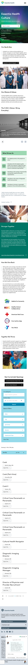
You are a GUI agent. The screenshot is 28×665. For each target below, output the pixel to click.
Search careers (6, 26)
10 (17, 596)
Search (14, 404)
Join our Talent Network (11, 385)
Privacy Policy (4, 661)
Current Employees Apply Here (13, 380)
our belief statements (6, 33)
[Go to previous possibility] (22, 142)
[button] (14, 414)
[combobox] (14, 394)
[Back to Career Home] (7, 2)
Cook (5, 462)
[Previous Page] (6, 596)
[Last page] (3, 599)
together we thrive (5, 39)
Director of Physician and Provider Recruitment (13, 583)
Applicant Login (5, 628)
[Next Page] (23, 596)
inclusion (3, 35)
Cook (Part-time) (9, 474)
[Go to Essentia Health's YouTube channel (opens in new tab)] (10, 631)
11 (19, 596)
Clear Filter (6, 439)
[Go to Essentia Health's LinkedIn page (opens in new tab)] (2, 631)
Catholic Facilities (5, 202)
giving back (3, 37)
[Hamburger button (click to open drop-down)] (25, 3)
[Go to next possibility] (25, 142)
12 (20, 596)
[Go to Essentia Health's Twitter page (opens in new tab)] (4, 631)
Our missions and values (6, 31)
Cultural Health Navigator (13, 541)
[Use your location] (22, 400)
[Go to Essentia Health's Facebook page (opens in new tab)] (7, 631)
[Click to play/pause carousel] (2, 142)
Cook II (5, 486)
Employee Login (6, 624)
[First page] (3, 596)
